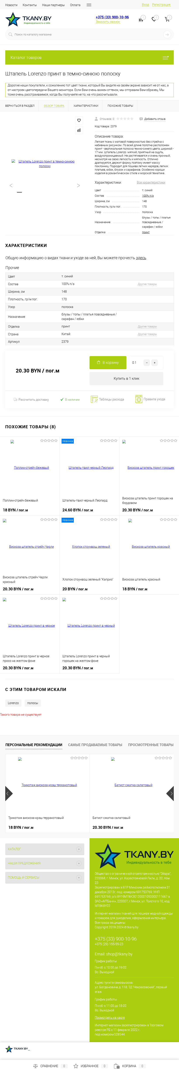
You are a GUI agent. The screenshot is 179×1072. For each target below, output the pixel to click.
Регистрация (161, 4)
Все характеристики (151, 182)
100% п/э (148, 195)
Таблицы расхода (111, 399)
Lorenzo (13, 703)
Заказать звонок (108, 21)
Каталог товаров (25, 57)
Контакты (30, 5)
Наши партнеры (53, 5)
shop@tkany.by (119, 954)
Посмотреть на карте (110, 1017)
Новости (11, 5)
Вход (145, 4)
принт (146, 232)
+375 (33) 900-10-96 (112, 17)
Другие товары (147, 284)
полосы (32, 703)
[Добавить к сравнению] (79, 130)
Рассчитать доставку (34, 399)
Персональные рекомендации (33, 744)
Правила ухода (154, 399)
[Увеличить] (45, 163)
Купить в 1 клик (126, 378)
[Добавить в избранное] (79, 120)
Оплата (75, 5)
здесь (141, 257)
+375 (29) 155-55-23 (109, 944)
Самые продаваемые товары (95, 744)
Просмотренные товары (151, 744)
